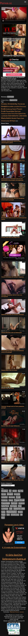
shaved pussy (5, 121)
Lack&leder (4, 116)
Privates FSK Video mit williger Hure (10, 237)
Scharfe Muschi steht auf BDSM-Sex (10, 462)
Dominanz (23, 106)
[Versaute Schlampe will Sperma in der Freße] (14, 471)
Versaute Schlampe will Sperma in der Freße (12, 480)
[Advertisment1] (14, 47)
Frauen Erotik (19, 500)
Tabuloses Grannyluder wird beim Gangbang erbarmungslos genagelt (12, 198)
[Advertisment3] (14, 250)
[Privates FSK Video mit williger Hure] (14, 229)
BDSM (12, 104)
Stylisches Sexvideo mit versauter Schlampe (12, 314)
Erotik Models (10, 97)
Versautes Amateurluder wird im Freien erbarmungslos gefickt (11, 141)
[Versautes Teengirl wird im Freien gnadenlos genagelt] (14, 398)
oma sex (22, 612)
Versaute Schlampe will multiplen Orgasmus (12, 277)
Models (14, 118)
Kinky (24, 113)
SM (11, 121)
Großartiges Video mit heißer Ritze (10, 444)
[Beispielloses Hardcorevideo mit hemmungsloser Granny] (14, 209)
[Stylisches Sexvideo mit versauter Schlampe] (14, 306)
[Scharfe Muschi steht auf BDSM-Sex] (14, 453)
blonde (22, 104)
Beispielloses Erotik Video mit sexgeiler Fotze (13, 160)
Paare (19, 118)
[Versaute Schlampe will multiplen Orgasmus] (14, 268)
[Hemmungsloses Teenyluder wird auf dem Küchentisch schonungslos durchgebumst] (14, 170)
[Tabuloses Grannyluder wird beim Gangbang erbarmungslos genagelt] (14, 189)
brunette (10, 106)
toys (13, 120)
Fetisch (14, 109)
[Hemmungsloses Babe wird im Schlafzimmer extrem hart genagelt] (14, 342)
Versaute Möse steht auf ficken (9, 370)
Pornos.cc (6, 3)
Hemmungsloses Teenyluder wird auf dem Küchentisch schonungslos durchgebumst (12, 179)
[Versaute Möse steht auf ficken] (14, 361)
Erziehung (9, 109)
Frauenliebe (10, 111)
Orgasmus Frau (13, 100)
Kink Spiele (18, 113)
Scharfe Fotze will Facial (7, 388)
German (17, 111)
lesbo (25, 115)
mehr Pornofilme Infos (6, 90)
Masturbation (6, 118)
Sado (22, 118)
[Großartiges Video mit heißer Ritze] (14, 435)
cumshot (17, 106)
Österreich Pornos (14, 612)
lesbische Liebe (17, 115)
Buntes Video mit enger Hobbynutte (10, 426)
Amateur (4, 104)
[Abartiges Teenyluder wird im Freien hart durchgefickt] (14, 286)
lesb (9, 115)
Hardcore (4, 113)
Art (9, 104)
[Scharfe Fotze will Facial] (14, 379)
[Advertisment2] (14, 67)
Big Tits (17, 104)
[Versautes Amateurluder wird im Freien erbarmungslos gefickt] (14, 132)
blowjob (4, 106)
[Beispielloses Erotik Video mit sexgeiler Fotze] (14, 152)
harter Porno (11, 113)
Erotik (3, 109)
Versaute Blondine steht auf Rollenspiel (11, 332)
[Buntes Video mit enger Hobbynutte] (14, 417)
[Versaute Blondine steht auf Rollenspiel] (14, 324)
